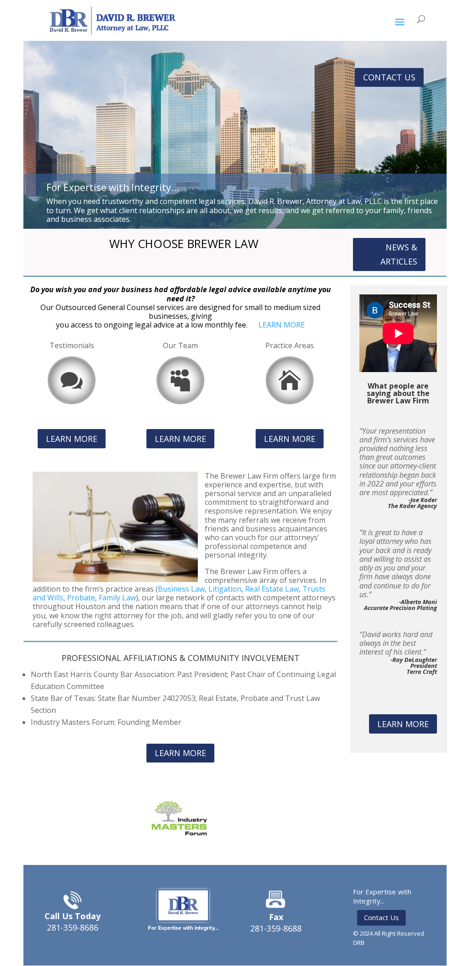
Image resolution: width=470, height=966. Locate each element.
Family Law (117, 598)
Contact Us (381, 917)
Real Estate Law (272, 589)
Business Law (181, 589)
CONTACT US (389, 77)
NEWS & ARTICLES (398, 254)
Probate (81, 598)
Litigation (224, 589)
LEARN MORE (281, 325)
